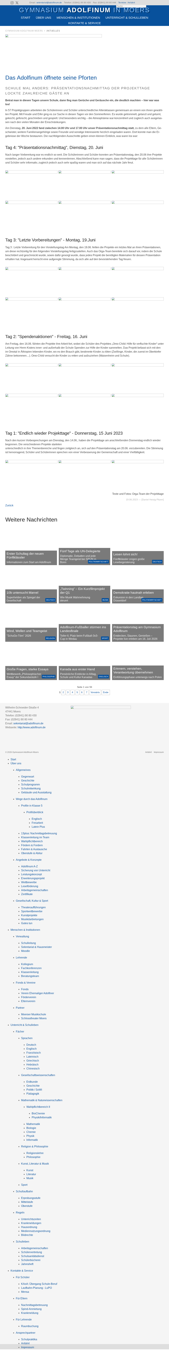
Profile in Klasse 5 (31, 805)
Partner (20, 1007)
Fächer (20, 1031)
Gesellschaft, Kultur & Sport (32, 900)
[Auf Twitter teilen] (162, 31)
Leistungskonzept (31, 874)
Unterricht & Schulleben (126, 17)
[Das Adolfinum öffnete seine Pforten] (53, 36)
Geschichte (27, 780)
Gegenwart (27, 776)
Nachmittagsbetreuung (34, 1305)
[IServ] (161, 3)
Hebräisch (32, 1064)
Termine (122, 2)
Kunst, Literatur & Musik (35, 1163)
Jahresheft (27, 1264)
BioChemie (38, 1113)
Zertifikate (27, 894)
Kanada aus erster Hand (77, 669)
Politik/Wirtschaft (98, 562)
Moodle (25, 951)
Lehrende (21, 957)
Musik (105, 600)
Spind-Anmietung (31, 1309)
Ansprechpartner (25, 1332)
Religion (50, 638)
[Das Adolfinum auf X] (17, 3)
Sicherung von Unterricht (35, 870)
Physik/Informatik (42, 1117)
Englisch (103, 677)
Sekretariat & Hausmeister (36, 947)
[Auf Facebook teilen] (157, 31)
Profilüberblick (34, 812)
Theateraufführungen (33, 907)
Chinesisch (33, 1068)
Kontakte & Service (84, 23)
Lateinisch (32, 1056)
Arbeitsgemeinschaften (34, 890)
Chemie (31, 1132)
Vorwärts (95, 692)
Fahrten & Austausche (34, 849)
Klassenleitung (30, 972)
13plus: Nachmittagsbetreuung (39, 833)
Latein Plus (38, 826)
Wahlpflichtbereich (32, 841)
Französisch (33, 1052)
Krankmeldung (29, 1313)
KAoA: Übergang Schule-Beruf (39, 1283)
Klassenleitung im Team (35, 837)
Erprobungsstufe (30, 1198)
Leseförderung (29, 886)
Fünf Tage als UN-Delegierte (80, 551)
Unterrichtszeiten (31, 1219)
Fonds (25, 989)
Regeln (20, 1212)
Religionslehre (35, 1153)
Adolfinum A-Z (29, 866)
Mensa (25, 1291)
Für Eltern (21, 1298)
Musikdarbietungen (32, 919)
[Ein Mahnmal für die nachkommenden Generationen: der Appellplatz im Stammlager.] (138, 662)
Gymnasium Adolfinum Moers (24, 31)
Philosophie (49, 677)
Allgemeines (23, 770)
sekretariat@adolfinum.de (49, 2)
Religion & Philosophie (34, 1146)
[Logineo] (155, 2)
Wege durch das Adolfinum (31, 799)
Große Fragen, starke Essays (28, 669)
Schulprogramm (30, 784)
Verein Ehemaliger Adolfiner (37, 993)
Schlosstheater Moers (34, 1018)
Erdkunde (32, 1081)
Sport (105, 638)
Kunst (29, 1170)
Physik (30, 1136)
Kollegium (27, 964)
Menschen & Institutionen (78, 17)
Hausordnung (29, 1227)
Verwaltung (22, 936)
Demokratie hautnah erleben (133, 592)
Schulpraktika (29, 1339)
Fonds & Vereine (25, 982)
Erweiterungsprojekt (33, 878)
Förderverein (28, 997)
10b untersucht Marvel (22, 592)
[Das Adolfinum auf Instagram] (12, 3)
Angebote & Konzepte (29, 859)
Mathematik (33, 1124)
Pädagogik (32, 1093)
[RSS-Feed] (7, 2)
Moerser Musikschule (33, 1014)
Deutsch (157, 562)
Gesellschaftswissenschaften (38, 1075)
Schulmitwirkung (31, 788)
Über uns (43, 17)
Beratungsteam (30, 976)
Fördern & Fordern (32, 845)
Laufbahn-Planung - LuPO (36, 1287)
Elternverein (28, 1001)
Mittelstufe (27, 1202)
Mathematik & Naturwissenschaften (41, 1100)
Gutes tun (26, 923)
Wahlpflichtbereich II (38, 1106)
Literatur (31, 1174)
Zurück (9, 505)
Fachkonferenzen (31, 968)
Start (25, 17)
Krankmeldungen (31, 1223)
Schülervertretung (31, 1252)
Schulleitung (28, 943)
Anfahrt (131, 2)
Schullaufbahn (24, 1191)
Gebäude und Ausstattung (36, 792)
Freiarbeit (37, 822)
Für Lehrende (24, 1319)
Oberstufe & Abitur (31, 853)
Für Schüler (23, 1277)
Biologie (31, 1128)
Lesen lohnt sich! (125, 554)
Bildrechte (27, 1235)
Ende (105, 692)
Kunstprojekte (29, 915)
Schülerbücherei (30, 1260)
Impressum (159, 752)
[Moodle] (149, 2)
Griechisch (32, 1060)
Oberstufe (27, 1206)
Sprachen (27, 1038)
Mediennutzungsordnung (35, 1231)
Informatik (32, 1139)
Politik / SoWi (34, 1089)
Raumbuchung (29, 1326)
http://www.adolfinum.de (32, 727)
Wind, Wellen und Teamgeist (27, 631)
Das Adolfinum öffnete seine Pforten (51, 77)
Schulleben (22, 1241)
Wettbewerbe (29, 882)
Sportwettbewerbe (31, 911)
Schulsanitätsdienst (32, 1256)
